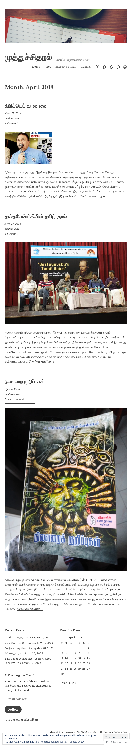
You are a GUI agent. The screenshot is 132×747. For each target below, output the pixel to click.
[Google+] (111, 66)
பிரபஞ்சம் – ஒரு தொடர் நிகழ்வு (20, 648)
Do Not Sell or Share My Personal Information (102, 732)
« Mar (63, 682)
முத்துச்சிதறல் (28, 57)
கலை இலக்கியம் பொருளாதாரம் (20, 642)
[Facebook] (104, 66)
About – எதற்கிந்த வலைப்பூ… (60, 66)
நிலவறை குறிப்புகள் (25, 381)
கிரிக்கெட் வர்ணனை (26, 106)
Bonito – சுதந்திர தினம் (18, 637)
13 (79, 658)
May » (72, 682)
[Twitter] (97, 66)
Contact (86, 66)
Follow (13, 709)
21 (84, 663)
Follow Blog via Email (19, 675)
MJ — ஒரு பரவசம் (14, 653)
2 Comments (11, 123)
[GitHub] (118, 66)
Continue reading (92, 196)
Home (36, 66)
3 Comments (11, 233)
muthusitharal (12, 118)
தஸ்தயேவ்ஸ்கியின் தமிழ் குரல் (36, 216)
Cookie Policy (77, 741)
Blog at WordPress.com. (62, 732)
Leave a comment (14, 399)
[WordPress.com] (125, 66)
